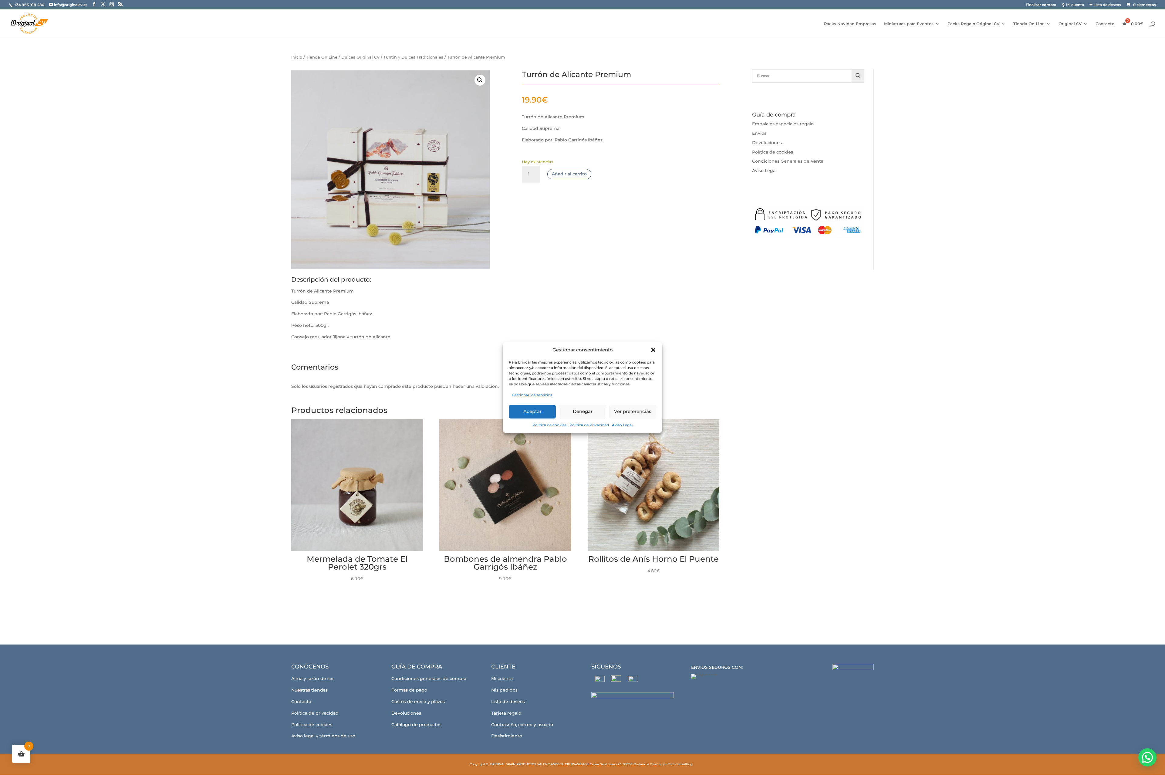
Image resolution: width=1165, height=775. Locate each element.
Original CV (1070, 24)
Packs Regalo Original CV (973, 24)
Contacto (1105, 24)
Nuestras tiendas (309, 690)
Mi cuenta (502, 678)
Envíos (759, 133)
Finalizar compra (1041, 5)
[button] (653, 350)
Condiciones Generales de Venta (787, 161)
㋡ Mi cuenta (1073, 5)
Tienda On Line (1029, 24)
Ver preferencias (632, 411)
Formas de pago (409, 690)
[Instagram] (616, 680)
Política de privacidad (315, 713)
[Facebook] (600, 681)
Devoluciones (767, 142)
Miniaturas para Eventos (909, 24)
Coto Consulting (679, 764)
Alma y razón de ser (312, 678)
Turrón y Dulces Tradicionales (413, 57)
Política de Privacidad (589, 425)
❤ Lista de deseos (1105, 5)
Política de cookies (549, 425)
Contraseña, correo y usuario (522, 724)
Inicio (296, 57)
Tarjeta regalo (506, 713)
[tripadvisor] (633, 681)
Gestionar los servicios (532, 395)
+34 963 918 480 (29, 4)
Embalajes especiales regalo (783, 124)
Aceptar (532, 411)
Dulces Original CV (360, 57)
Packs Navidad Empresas (850, 24)
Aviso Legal (622, 425)
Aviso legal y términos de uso (323, 736)
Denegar (583, 411)
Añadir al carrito (569, 174)
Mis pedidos (504, 690)
